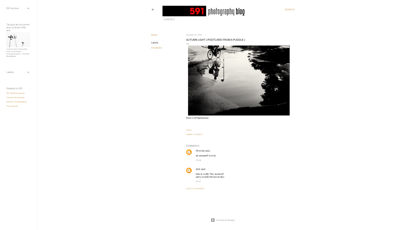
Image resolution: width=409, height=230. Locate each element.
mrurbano (156, 47)
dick (198, 169)
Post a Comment (195, 188)
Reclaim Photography (16, 101)
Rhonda (200, 150)
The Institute (12, 106)
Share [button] (154, 35)
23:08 (198, 160)
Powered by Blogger (225, 220)
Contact (169, 19)
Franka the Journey (15, 97)
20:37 (198, 181)
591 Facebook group (15, 93)
